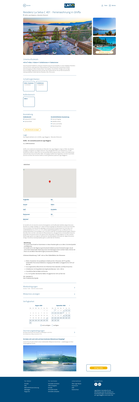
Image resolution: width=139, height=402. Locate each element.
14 (52, 315)
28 (41, 320)
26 (36, 320)
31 (30, 323)
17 (60, 315)
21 (52, 318)
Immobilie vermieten (53, 383)
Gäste (40, 356)
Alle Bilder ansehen (104, 52)
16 (58, 315)
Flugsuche (27, 391)
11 (63, 313)
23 (47, 318)
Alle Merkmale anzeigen (32, 130)
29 (44, 320)
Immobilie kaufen (52, 389)
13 (69, 313)
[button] (50, 181)
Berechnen (50, 362)
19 (66, 315)
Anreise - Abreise (42, 353)
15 (55, 315)
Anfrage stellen (98, 368)
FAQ (25, 385)
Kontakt (26, 383)
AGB (73, 387)
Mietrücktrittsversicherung (31, 387)
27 (38, 320)
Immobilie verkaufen (53, 391)
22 (55, 318)
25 (33, 320)
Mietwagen (27, 389)
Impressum (75, 385)
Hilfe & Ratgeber (52, 385)
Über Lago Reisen (76, 383)
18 (63, 315)
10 (60, 313)
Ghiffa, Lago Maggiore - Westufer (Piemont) (36, 15)
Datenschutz (75, 389)
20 (69, 315)
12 (66, 313)
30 (47, 320)
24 (30, 320)
